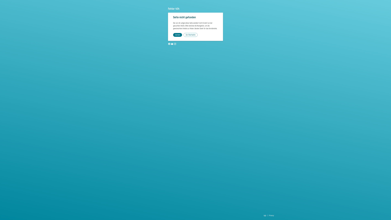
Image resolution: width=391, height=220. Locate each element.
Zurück (177, 35)
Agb (265, 215)
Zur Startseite (190, 35)
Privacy (271, 215)
